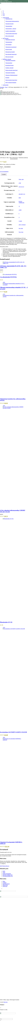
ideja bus (5, 1002)
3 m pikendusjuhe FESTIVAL (8, 277)
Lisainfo (4, 174)
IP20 (20, 197)
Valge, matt (21, 179)
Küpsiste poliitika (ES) (7, 874)
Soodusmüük (5, 85)
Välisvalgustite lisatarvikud (11, 33)
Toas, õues (21, 232)
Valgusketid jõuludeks (10, 72)
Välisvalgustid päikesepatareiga (12, 21)
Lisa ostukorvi (7, 166)
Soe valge (21, 228)
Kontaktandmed (6, 883)
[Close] (0, 1012)
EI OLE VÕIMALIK (21, 202)
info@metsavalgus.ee (4, 866)
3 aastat (20, 221)
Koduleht (2, 87)
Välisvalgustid (6, 17)
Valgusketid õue (8, 18)
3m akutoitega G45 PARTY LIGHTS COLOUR (13, 732)
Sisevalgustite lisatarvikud (11, 54)
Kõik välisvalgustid (9, 36)
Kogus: (1, 166)
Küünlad (7, 77)
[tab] (4, 174)
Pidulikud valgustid (7, 59)
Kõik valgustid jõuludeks (10, 82)
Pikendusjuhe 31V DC (6, 622)
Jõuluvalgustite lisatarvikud (11, 80)
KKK (4, 871)
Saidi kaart (5, 886)
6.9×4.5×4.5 (21, 186)
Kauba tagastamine (7, 873)
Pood (6, 87)
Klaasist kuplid (8, 49)
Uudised (4, 882)
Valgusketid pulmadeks (10, 60)
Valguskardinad (8, 26)
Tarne (4, 872)
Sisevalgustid (5, 38)
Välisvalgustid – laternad (10, 28)
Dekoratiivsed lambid (10, 51)
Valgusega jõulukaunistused (11, 75)
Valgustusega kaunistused (10, 47)
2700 (20, 183)
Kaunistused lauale (9, 65)
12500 (20, 210)
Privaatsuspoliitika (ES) (8, 876)
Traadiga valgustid (9, 67)
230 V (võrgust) (22, 224)
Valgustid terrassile (9, 23)
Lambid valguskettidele (10, 31)
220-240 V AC (22, 194)
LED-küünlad (8, 44)
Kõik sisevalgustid (9, 56)
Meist (4, 881)
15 (19, 206)
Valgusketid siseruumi (10, 39)
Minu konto (5, 885)
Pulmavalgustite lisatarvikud (11, 70)
